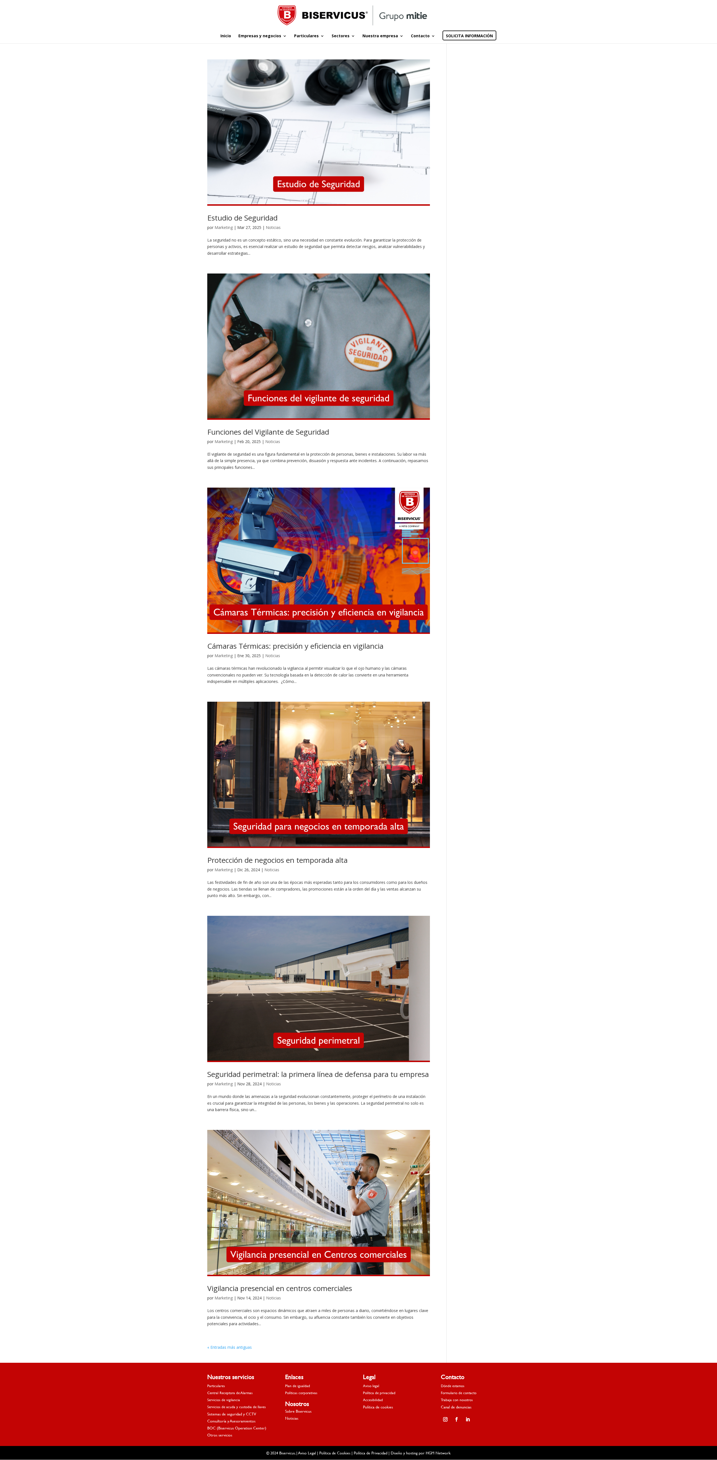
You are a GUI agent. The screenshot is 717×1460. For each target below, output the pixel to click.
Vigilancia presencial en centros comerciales (279, 1288)
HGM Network (438, 1453)
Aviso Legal (307, 1453)
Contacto (420, 36)
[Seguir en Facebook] (456, 1419)
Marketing (224, 227)
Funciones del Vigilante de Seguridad (268, 432)
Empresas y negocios (259, 36)
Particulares (306, 36)
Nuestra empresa (380, 36)
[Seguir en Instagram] (445, 1419)
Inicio (225, 36)
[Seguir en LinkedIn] (467, 1419)
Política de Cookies (334, 1453)
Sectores (341, 36)
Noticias (273, 227)
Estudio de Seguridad (242, 218)
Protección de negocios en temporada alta (277, 860)
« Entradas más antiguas (229, 1347)
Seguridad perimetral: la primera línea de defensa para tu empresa (318, 1074)
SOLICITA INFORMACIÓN (469, 36)
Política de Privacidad (370, 1453)
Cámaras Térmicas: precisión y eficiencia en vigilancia (295, 646)
